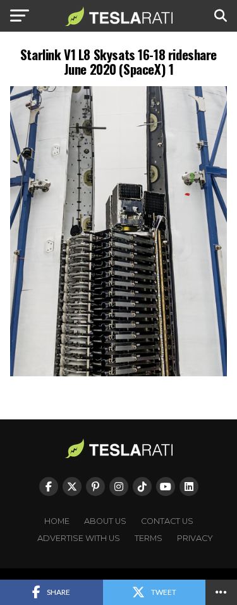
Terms (148, 538)
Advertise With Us (78, 538)
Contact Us (167, 521)
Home (57, 521)
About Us (105, 521)
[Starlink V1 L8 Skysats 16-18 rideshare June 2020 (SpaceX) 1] (119, 373)
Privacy (195, 538)
